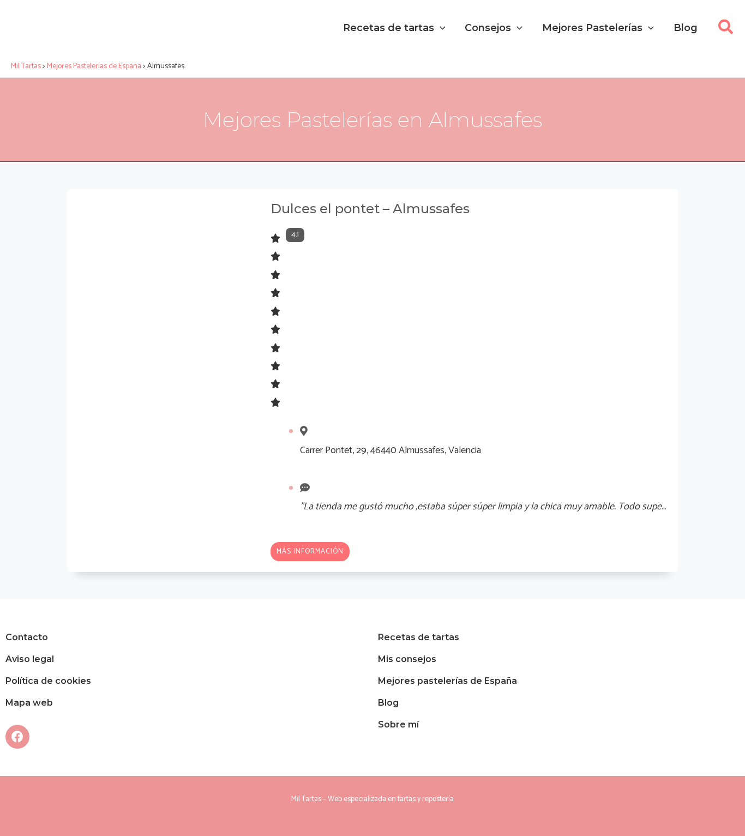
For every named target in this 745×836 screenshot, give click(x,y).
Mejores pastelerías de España (447, 681)
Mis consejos (407, 659)
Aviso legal (29, 659)
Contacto (26, 637)
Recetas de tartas (418, 637)
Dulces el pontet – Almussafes (370, 208)
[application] (440, 28)
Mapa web (29, 702)
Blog (388, 702)
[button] (726, 30)
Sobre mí (398, 724)
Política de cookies (48, 681)
